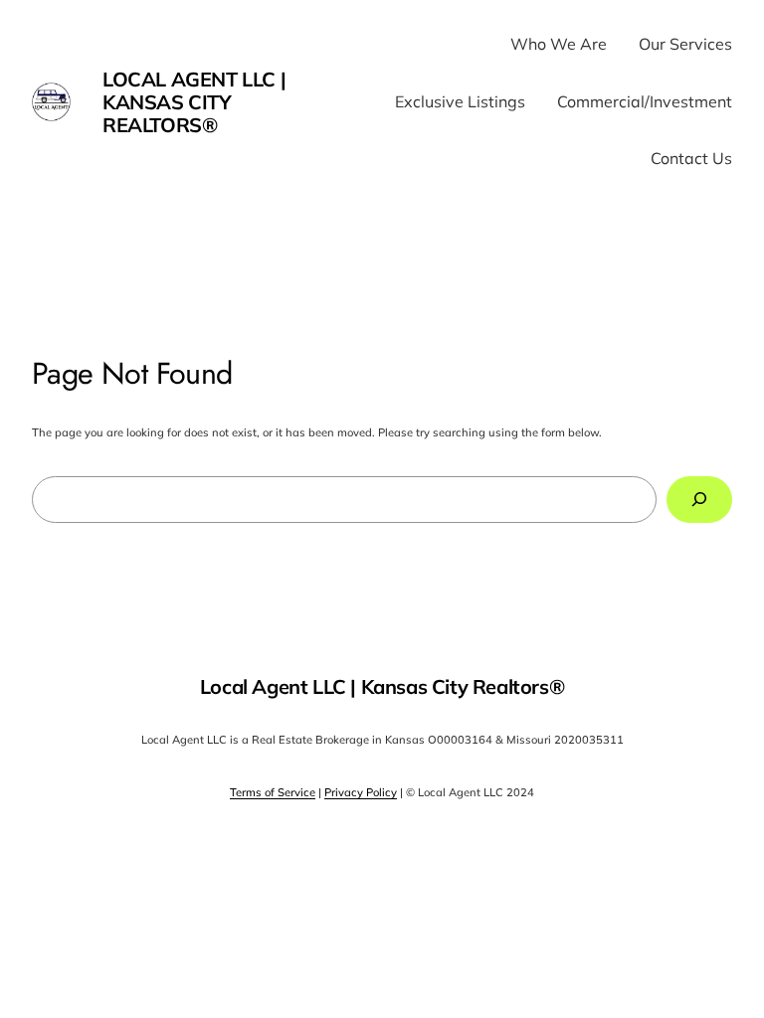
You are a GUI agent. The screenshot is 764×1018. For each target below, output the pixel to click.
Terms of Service (272, 792)
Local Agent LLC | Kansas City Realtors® (194, 102)
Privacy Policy (360, 792)
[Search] (699, 499)
